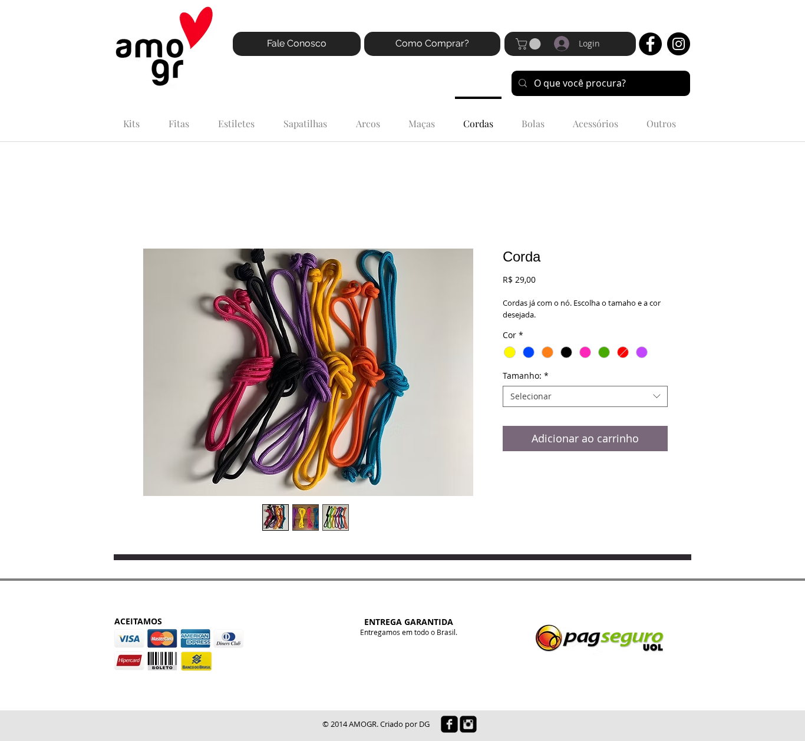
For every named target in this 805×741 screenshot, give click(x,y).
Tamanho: (526, 375)
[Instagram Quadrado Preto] (468, 724)
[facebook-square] (449, 724)
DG (424, 724)
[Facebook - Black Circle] (650, 43)
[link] (529, 43)
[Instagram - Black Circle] (678, 43)
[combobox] (585, 396)
